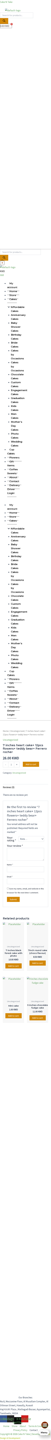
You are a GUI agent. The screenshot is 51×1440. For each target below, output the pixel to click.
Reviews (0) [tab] (8, 787)
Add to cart (31, 764)
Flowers (14, 457)
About (13, 477)
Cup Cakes (11, 451)
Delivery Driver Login (13, 489)
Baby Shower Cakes (16, 326)
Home (13, 291)
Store (12, 295)
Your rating (11, 839)
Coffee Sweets (12, 471)
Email (10, 876)
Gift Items (11, 463)
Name (10, 864)
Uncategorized (17, 731)
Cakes (13, 299)
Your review (15, 846)
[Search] (4, 21)
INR (2, 275)
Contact (14, 481)
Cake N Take (6, 2)
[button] (5, 279)
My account (12, 285)
